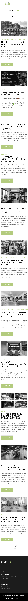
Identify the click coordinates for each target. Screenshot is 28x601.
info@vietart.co (4, 571)
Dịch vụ (3, 39)
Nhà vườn (7, 122)
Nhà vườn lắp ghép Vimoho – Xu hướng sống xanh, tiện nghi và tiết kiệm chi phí (13, 159)
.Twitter (11, 598)
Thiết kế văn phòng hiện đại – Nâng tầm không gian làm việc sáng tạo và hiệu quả (13, 364)
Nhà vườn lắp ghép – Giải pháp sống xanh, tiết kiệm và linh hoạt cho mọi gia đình (13, 127)
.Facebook (7, 598)
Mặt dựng (17, 309)
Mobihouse (8, 39)
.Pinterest (21, 598)
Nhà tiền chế (8, 206)
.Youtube (16, 598)
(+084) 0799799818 (5, 570)
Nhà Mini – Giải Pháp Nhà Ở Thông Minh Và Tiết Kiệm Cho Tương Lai (13, 44)
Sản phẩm (13, 39)
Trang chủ (11, 10)
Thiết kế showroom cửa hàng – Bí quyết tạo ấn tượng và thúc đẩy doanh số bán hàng (13, 416)
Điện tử (7, 257)
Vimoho (23, 39)
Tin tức (19, 39)
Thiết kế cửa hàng (14, 257)
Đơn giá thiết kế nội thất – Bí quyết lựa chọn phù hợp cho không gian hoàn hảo (13, 520)
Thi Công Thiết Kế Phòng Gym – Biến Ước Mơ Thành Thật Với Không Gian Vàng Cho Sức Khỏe (13, 468)
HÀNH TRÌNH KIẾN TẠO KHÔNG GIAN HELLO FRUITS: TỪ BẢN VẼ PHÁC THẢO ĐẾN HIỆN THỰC (14, 314)
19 (11, 547)
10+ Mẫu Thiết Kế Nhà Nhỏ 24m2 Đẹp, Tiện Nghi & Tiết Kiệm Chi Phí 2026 (13, 211)
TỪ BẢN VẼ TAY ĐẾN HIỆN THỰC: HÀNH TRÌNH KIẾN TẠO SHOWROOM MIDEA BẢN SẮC (13, 263)
